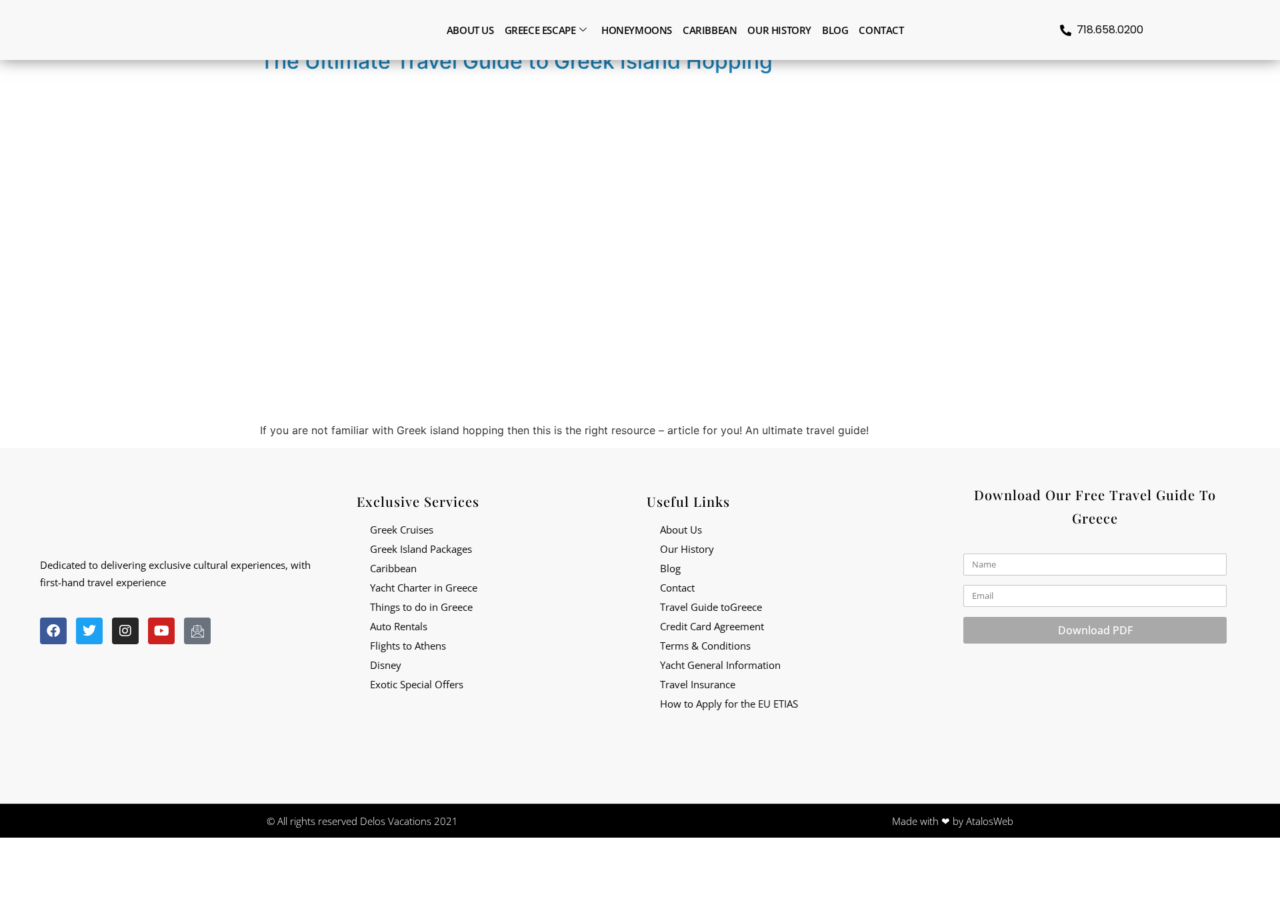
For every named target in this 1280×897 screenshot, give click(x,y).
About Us (681, 530)
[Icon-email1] (197, 631)
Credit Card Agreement (712, 626)
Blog (835, 30)
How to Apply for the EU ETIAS (729, 704)
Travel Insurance (697, 684)
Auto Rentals (398, 626)
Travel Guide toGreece (711, 607)
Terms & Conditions (705, 646)
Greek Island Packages (421, 549)
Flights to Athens (408, 646)
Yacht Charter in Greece (423, 588)
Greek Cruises (401, 530)
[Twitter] (89, 631)
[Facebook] (53, 631)
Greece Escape (540, 30)
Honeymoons (636, 30)
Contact (881, 30)
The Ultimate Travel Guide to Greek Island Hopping (516, 61)
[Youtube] (161, 631)
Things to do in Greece (421, 607)
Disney (385, 665)
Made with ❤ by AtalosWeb (952, 821)
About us (470, 30)
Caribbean (710, 30)
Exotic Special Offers (416, 684)
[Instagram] (125, 631)
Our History (779, 30)
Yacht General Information (720, 665)
